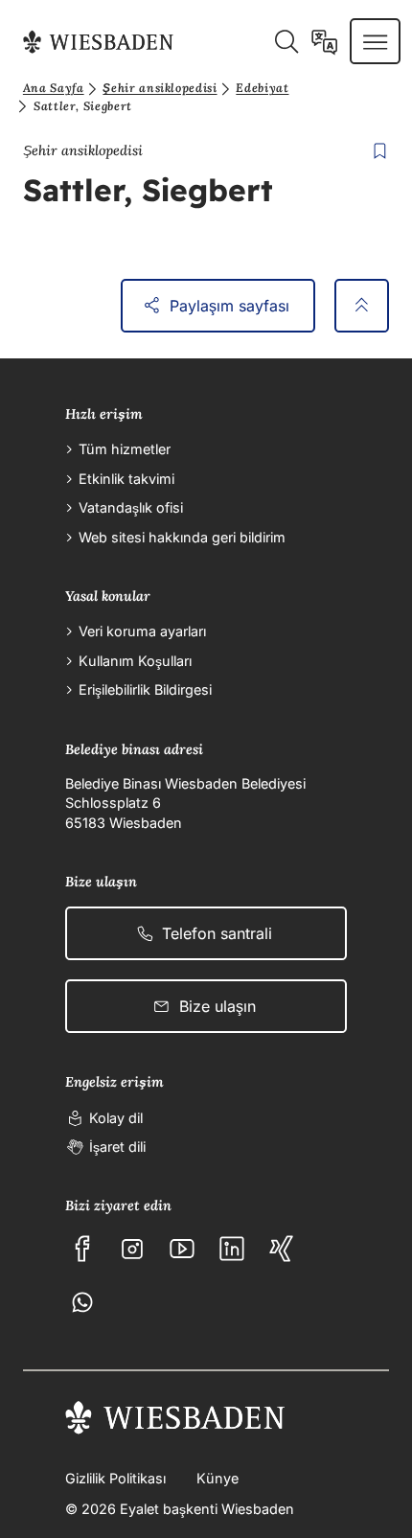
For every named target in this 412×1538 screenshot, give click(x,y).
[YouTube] (182, 1248)
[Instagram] (132, 1248)
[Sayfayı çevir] (324, 41)
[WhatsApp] (82, 1302)
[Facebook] (82, 1248)
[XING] (281, 1248)
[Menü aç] (375, 41)
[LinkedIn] (232, 1248)
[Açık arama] (286, 41)
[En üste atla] (361, 306)
